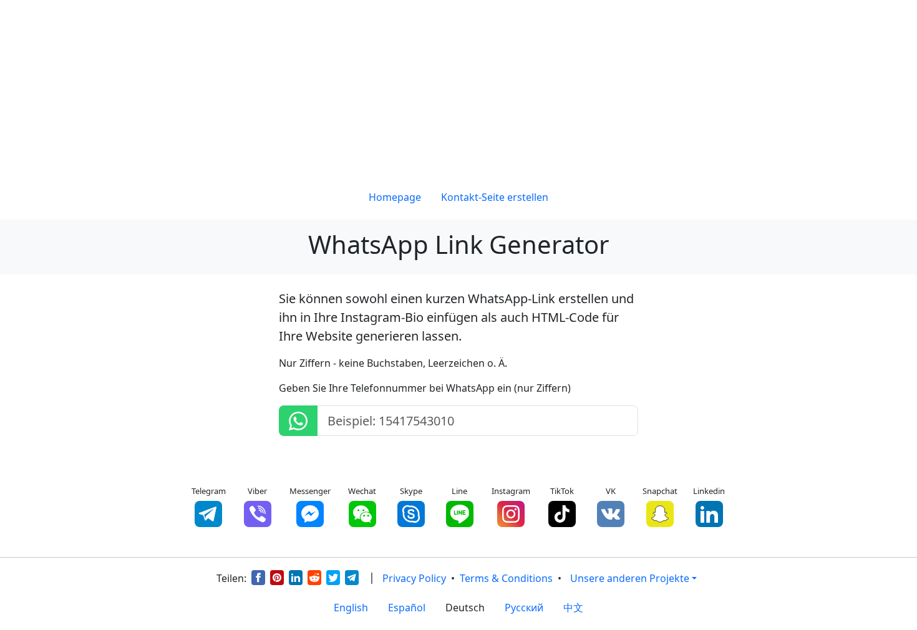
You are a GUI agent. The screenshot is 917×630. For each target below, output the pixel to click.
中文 (573, 607)
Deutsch (465, 607)
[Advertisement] (458, 87)
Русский (524, 607)
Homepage (395, 197)
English (351, 607)
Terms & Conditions (506, 578)
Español (406, 607)
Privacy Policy (414, 578)
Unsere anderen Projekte (629, 578)
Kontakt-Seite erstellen (494, 197)
